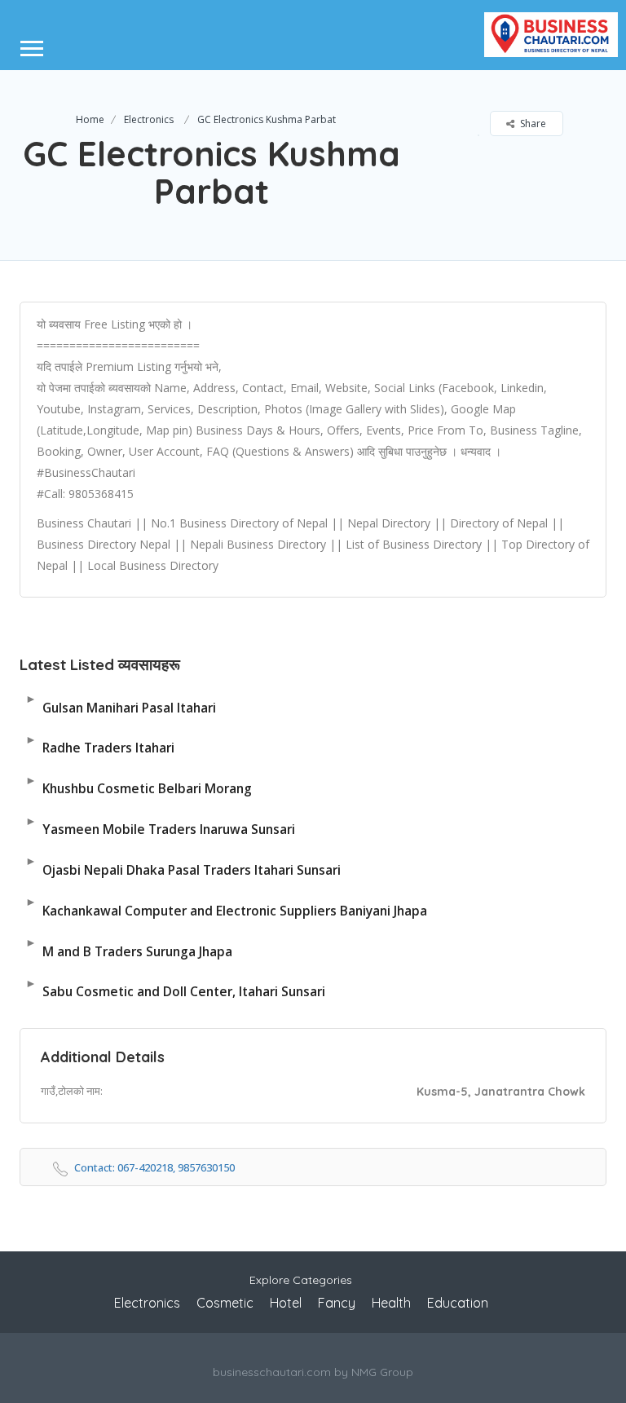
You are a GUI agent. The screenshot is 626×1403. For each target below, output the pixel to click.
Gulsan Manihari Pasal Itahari (120, 703)
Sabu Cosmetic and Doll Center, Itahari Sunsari (175, 987)
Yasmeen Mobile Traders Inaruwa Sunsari (160, 825)
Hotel (286, 1303)
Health (391, 1303)
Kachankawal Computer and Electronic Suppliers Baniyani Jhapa (226, 906)
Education (457, 1303)
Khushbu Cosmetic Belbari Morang (138, 784)
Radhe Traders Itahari (99, 744)
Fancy (336, 1303)
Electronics (149, 119)
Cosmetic (224, 1303)
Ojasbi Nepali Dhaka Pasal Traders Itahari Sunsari (183, 865)
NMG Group (382, 1372)
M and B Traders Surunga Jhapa (128, 947)
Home (90, 119)
